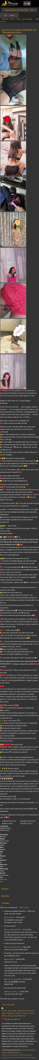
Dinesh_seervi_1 (12, 991)
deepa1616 (10, 917)
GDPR (9, 1052)
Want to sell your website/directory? (14, 1016)
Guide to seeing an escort (25, 1013)
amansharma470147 (13, 929)
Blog (14, 1011)
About (10, 1011)
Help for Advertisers (8, 1013)
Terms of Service (25, 1057)
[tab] (19, 888)
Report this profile (8, 1004)
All (5, 15)
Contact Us (16, 1052)
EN (25, 3)
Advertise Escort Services (26, 1011)
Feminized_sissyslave (13, 979)
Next (12, 15)
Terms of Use (24, 1050)
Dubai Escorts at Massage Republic (10, 4)
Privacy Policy (11, 1057)
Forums (4, 1011)
